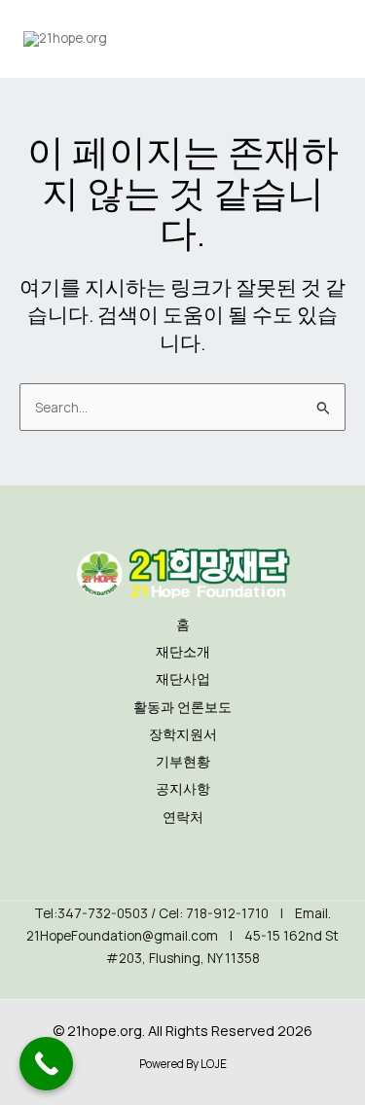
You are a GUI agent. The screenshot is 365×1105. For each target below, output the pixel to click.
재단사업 (183, 678)
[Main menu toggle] (322, 39)
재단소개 (183, 651)
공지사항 (183, 788)
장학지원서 (183, 734)
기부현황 (183, 761)
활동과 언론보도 (182, 706)
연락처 (183, 816)
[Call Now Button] (46, 1063)
